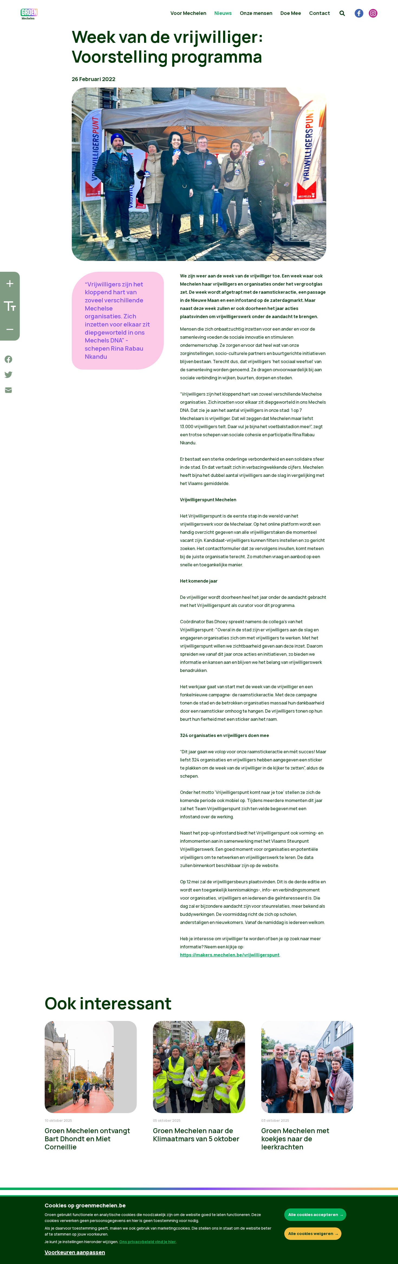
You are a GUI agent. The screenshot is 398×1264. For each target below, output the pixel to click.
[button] (342, 13)
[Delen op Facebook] (8, 359)
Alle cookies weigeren (310, 1233)
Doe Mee (290, 13)
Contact (319, 13)
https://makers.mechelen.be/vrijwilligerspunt (229, 955)
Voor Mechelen (188, 13)
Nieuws (223, 13)
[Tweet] (8, 374)
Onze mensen (256, 13)
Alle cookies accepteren (313, 1214)
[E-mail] (8, 390)
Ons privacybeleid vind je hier (147, 1241)
